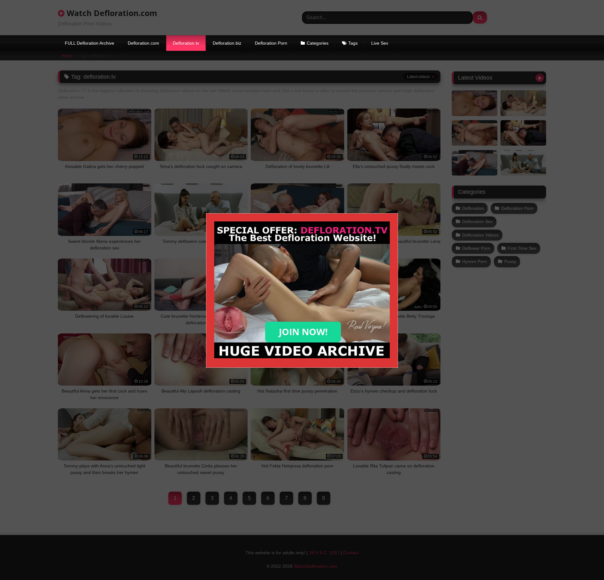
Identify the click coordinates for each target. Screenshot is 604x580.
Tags (353, 43)
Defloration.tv (186, 43)
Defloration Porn (271, 43)
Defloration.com (143, 43)
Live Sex (379, 43)
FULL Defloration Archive (89, 43)
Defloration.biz (227, 43)
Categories (317, 43)
